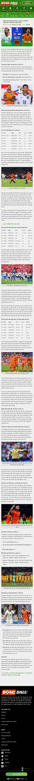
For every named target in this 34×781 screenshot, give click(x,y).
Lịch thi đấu (17, 16)
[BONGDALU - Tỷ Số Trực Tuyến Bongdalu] (9, 3)
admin (28, 24)
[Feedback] (23, 775)
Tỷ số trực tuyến (3, 16)
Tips (22, 14)
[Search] (20, 3)
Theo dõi (8, 16)
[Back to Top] (26, 768)
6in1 (27, 16)
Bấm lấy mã (16, 774)
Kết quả (12, 16)
